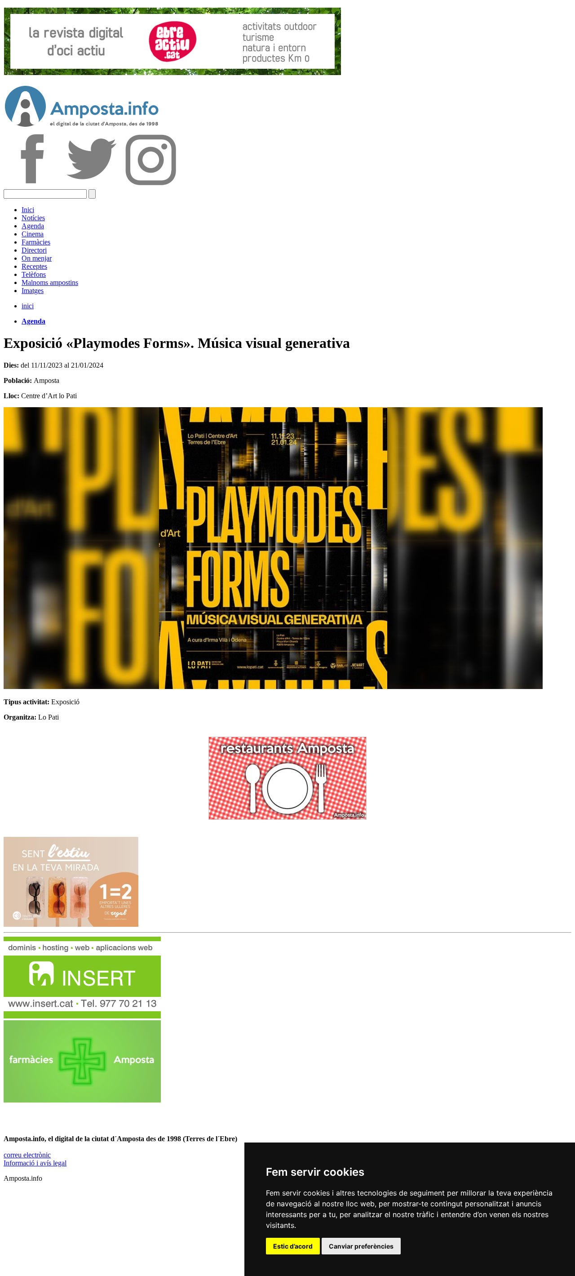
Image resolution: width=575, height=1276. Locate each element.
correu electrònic (27, 1155)
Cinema (33, 234)
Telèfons (34, 274)
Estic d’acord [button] (293, 1246)
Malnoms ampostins (50, 282)
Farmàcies (36, 242)
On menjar (37, 258)
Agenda (33, 226)
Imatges (33, 290)
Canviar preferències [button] (361, 1246)
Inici (28, 209)
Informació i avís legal (35, 1163)
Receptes (34, 266)
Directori (34, 250)
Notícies (33, 218)
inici (28, 306)
